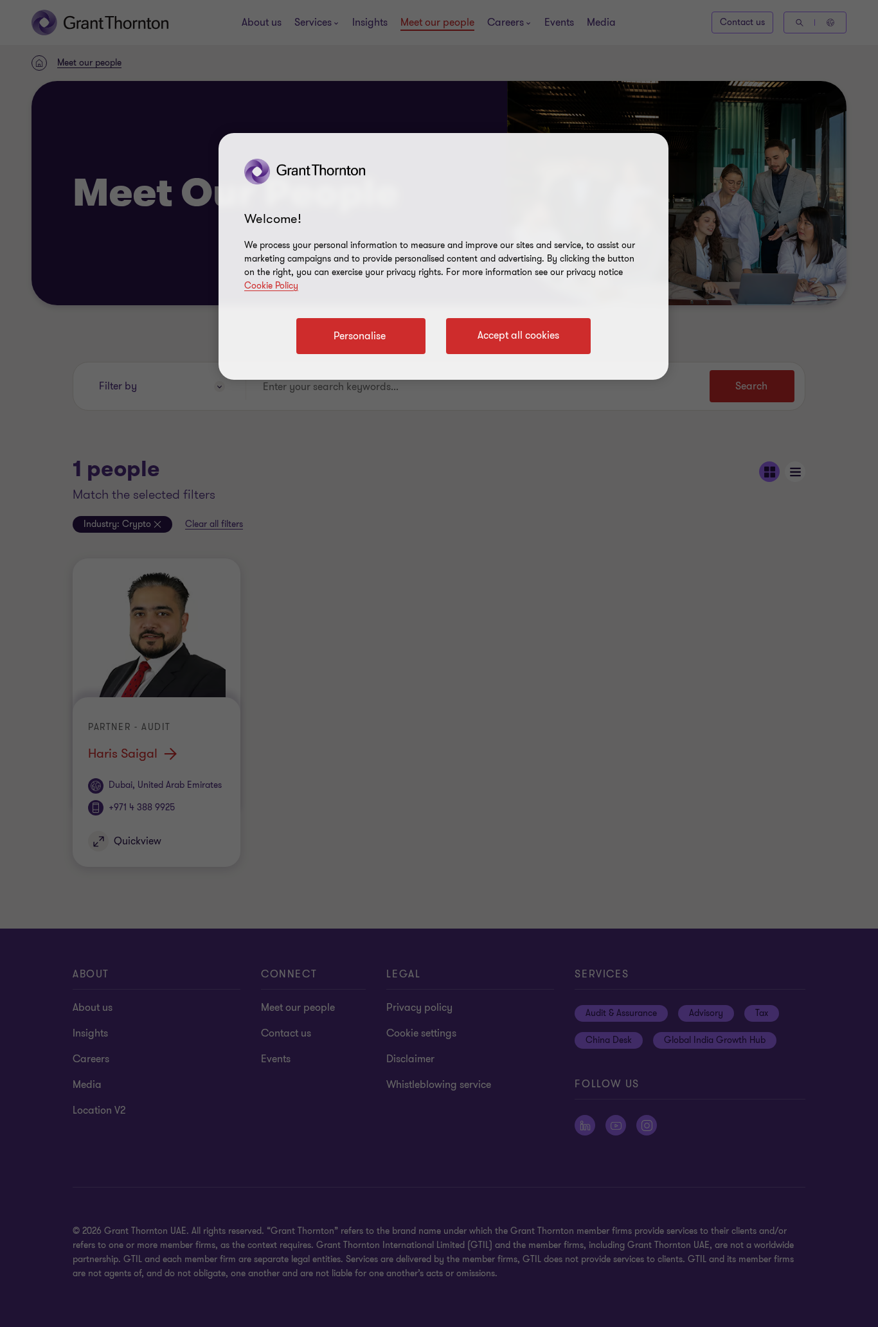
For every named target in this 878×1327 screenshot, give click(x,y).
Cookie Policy (271, 286)
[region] (443, 256)
